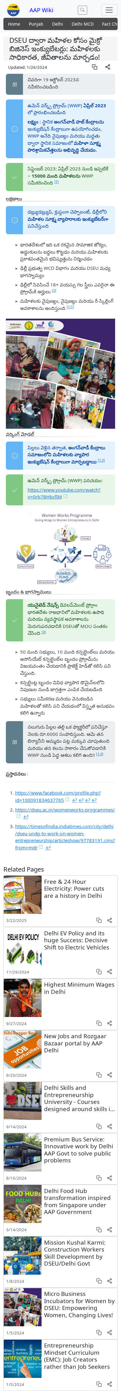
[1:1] (70, 306)
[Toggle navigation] (109, 10)
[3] (44, 632)
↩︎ (74, 800)
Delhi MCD (83, 24)
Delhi (57, 24)
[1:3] (99, 753)
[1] (56, 181)
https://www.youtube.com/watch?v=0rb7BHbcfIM (64, 493)
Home (14, 24)
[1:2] (101, 460)
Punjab (36, 24)
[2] (54, 290)
